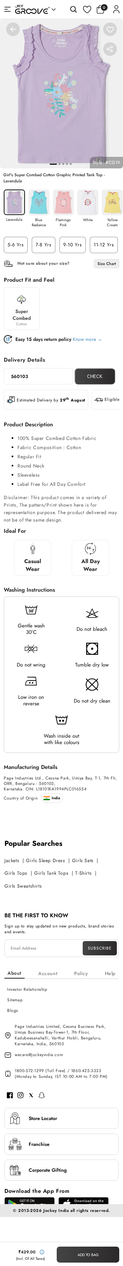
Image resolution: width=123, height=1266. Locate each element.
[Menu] (7, 9)
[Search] (73, 9)
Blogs (12, 1010)
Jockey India (56, 1210)
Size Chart (106, 264)
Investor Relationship (27, 989)
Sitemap (15, 1000)
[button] (102, 9)
